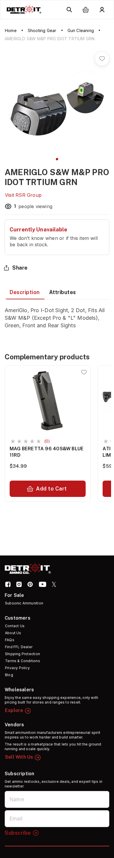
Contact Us (15, 626)
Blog (9, 675)
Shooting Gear (42, 30)
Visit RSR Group (23, 195)
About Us (13, 633)
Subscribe (18, 833)
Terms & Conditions (22, 661)
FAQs (9, 640)
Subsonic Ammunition (24, 603)
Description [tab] (24, 292)
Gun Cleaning (81, 30)
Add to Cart (51, 489)
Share (20, 268)
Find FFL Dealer (18, 647)
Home (11, 30)
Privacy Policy (17, 668)
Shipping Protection (22, 654)
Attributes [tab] (62, 292)
